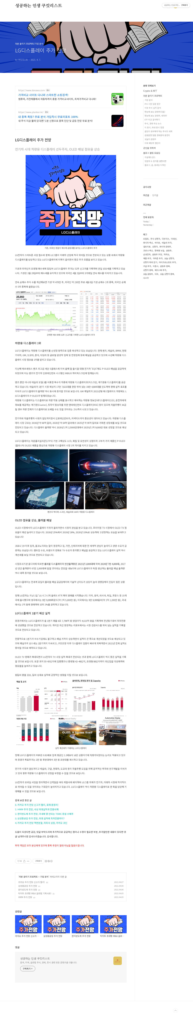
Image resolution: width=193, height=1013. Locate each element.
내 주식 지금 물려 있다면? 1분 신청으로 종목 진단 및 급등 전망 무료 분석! (55, 120)
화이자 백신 (148, 242)
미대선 (173, 238)
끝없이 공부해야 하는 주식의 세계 (158, 131)
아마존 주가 (158, 258)
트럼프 (146, 238)
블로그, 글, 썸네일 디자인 (155, 165)
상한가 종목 (148, 270)
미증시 (155, 266)
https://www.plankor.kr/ (30, 112)
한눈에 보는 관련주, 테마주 (156, 115)
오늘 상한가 (169, 258)
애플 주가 (147, 258)
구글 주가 (147, 266)
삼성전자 (146, 254)
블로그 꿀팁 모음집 (151, 152)
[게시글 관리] (28, 861)
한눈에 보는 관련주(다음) (155, 111)
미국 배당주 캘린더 (152, 143)
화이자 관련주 (165, 246)
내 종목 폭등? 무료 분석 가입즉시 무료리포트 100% (48, 116)
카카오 (166, 254)
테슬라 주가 (167, 242)
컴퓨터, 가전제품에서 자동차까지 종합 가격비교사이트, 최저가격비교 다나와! (57, 99)
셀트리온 (146, 246)
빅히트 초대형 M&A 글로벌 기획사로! (34, 893)
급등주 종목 (165, 266)
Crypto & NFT (150, 90)
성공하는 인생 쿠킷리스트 (38, 6)
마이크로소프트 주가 (167, 262)
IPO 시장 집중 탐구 (152, 103)
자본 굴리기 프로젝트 (28, 876)
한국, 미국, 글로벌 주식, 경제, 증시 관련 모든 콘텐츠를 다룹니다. (48, 962)
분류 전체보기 (149, 85)
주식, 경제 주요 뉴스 (153, 123)
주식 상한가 (155, 238)
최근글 (146, 195)
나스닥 (146, 277)
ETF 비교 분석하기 (152, 119)
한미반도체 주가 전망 (27, 889)
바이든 (157, 242)
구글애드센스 (150, 157)
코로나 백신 (148, 250)
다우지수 (165, 238)
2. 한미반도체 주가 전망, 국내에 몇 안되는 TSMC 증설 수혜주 (44, 813)
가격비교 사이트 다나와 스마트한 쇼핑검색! (43, 95)
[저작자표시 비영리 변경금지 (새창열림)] (48, 861)
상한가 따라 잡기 (150, 262)
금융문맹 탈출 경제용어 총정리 (157, 135)
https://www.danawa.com (31, 90)
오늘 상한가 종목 (167, 274)
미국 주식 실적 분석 (153, 107)
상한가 (155, 246)
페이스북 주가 (160, 270)
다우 (156, 274)
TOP (175, 1010)
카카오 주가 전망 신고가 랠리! (31, 882)
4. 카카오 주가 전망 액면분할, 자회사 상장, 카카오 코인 (41, 822)
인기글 (155, 195)
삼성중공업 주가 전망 (27, 885)
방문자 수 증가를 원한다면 (155, 161)
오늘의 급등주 (150, 139)
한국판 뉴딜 (159, 250)
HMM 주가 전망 (25, 897)
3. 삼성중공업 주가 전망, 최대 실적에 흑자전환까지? (39, 818)
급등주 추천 (157, 254)
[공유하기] (24, 861)
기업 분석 (44, 876)
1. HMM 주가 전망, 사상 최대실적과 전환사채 (37, 809)
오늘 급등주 (148, 274)
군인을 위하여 (149, 147)
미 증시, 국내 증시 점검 (154, 127)
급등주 (169, 250)
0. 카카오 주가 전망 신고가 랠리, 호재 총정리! (36, 804)
